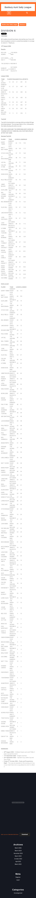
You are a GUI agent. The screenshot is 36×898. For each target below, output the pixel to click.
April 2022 (18, 861)
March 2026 (18, 848)
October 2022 (18, 858)
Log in (18, 880)
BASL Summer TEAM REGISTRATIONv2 (9, 834)
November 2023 (18, 853)
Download (25, 834)
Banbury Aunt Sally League (18, 7)
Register (18, 877)
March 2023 (18, 856)
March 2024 (18, 850)
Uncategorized (18, 893)
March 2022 (18, 864)
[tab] (9, 12)
